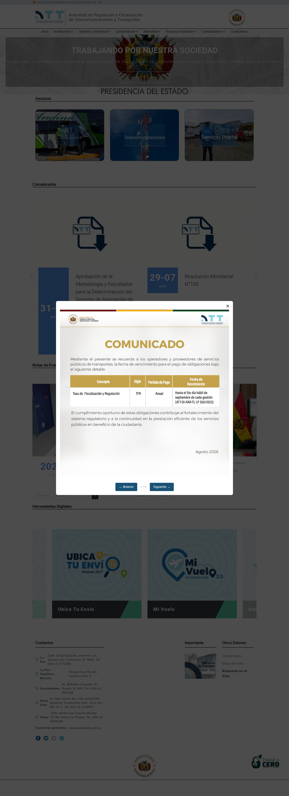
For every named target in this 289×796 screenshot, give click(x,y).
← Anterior (126, 487)
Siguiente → (161, 487)
